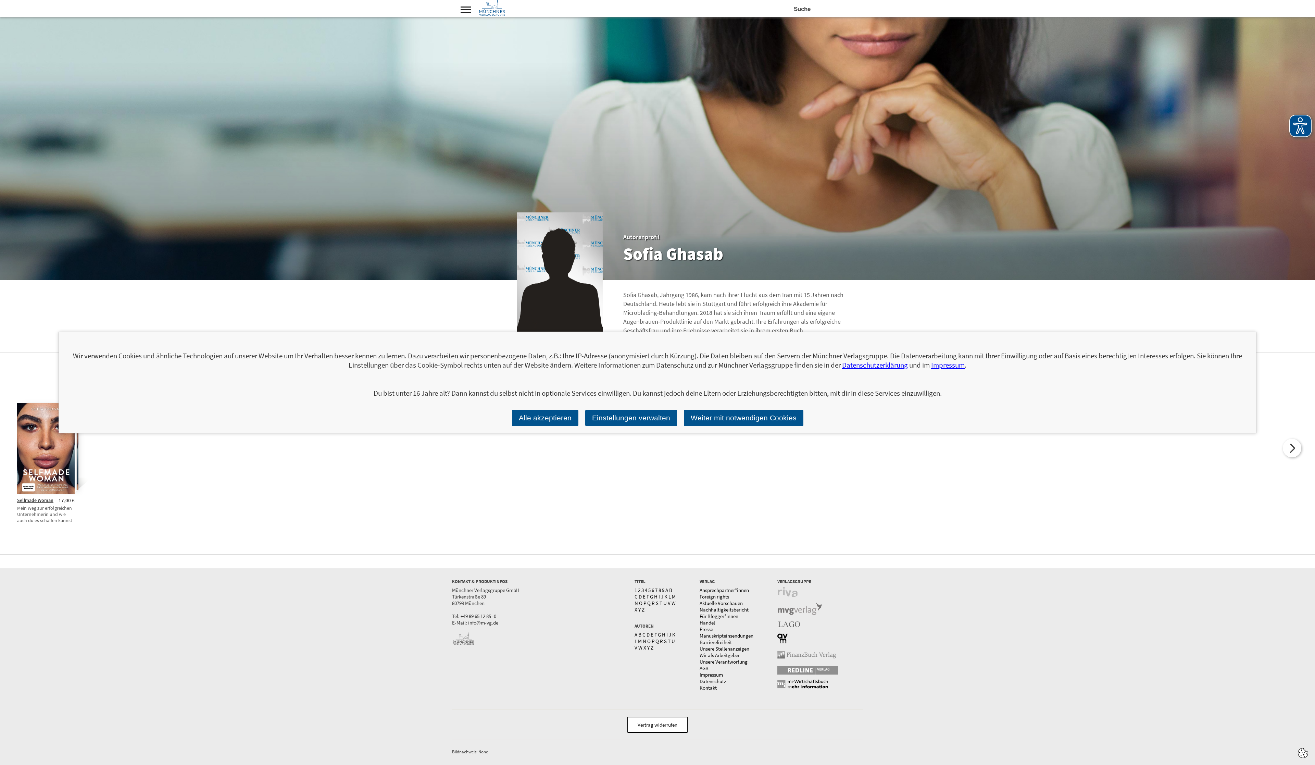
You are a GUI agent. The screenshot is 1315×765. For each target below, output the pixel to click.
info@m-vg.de (483, 622)
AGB (704, 668)
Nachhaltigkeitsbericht (724, 609)
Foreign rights (714, 596)
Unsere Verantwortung (724, 661)
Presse (706, 629)
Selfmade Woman (35, 500)
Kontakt (708, 687)
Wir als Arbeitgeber (720, 655)
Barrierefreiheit (716, 642)
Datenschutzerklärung (875, 365)
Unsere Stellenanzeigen (724, 648)
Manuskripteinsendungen (726, 635)
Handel (707, 622)
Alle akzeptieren (545, 418)
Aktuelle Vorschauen (721, 603)
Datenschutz (713, 681)
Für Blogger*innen (719, 616)
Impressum (711, 674)
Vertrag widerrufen (657, 724)
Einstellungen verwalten (631, 418)
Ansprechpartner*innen (724, 590)
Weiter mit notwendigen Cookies (744, 418)
